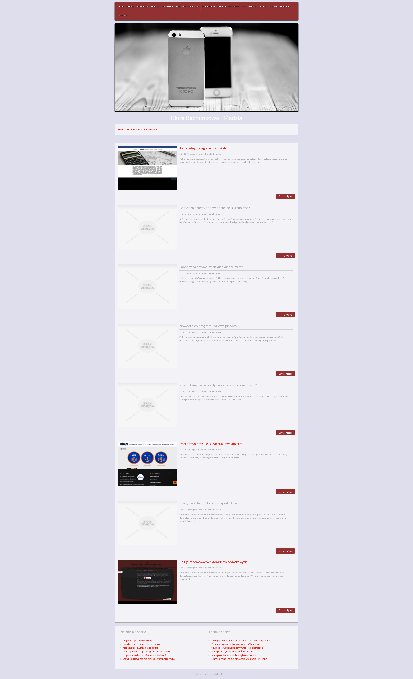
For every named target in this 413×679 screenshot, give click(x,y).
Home (121, 129)
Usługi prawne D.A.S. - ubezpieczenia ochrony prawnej (241, 640)
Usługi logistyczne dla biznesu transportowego (149, 658)
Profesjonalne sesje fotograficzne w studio (146, 651)
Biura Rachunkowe (147, 129)
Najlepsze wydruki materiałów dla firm (232, 651)
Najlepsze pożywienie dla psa (139, 640)
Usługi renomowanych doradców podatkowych (213, 562)
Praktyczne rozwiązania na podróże (142, 643)
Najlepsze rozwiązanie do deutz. (140, 647)
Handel (131, 129)
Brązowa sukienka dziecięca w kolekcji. (144, 655)
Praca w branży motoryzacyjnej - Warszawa (235, 643)
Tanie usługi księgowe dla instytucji (204, 148)
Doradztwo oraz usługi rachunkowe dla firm (210, 444)
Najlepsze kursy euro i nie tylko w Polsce (233, 655)
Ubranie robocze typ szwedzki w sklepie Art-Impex (239, 658)
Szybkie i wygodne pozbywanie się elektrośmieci (238, 647)
